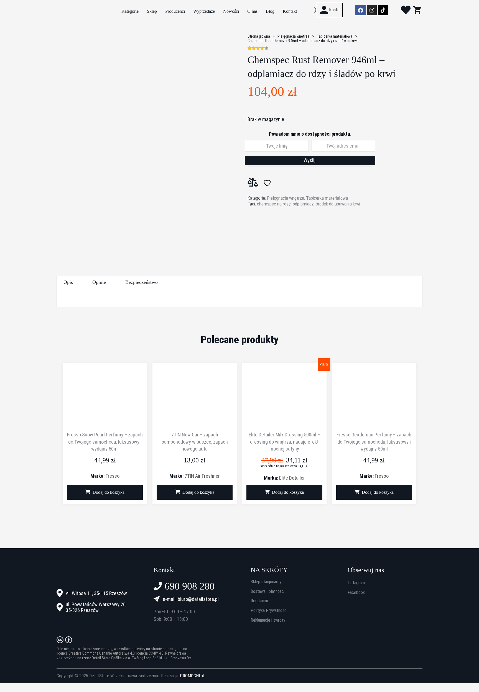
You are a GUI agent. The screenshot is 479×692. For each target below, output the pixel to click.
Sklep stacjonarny (266, 581)
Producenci (175, 11)
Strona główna (259, 36)
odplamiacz (303, 204)
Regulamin (259, 600)
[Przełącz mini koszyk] (417, 10)
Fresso (112, 476)
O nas (252, 11)
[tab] (68, 282)
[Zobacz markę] (268, 230)
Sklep (152, 11)
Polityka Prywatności (269, 610)
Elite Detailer (292, 478)
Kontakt (290, 11)
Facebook (356, 592)
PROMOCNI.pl (192, 675)
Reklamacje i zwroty (268, 620)
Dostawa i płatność (267, 591)
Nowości (231, 11)
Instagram (356, 582)
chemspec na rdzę (274, 204)
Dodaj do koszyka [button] (108, 492)
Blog (270, 11)
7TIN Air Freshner (202, 476)
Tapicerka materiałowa (334, 36)
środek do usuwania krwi (338, 204)
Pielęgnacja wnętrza (293, 36)
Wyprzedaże (204, 11)
